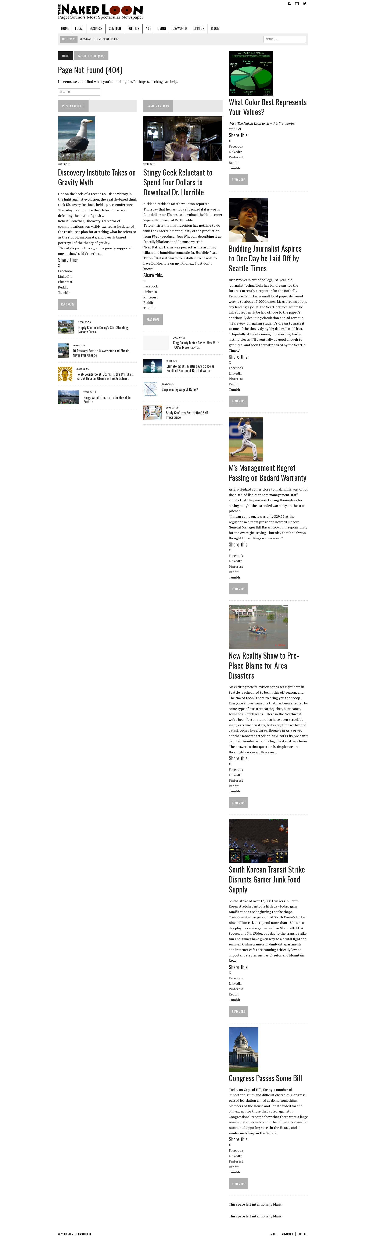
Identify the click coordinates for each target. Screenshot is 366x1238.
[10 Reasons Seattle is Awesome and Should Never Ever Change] (63, 355)
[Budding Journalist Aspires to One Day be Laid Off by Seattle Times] (248, 239)
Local (79, 28)
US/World (179, 28)
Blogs (215, 28)
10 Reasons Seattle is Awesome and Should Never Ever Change (101, 353)
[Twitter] (304, 3)
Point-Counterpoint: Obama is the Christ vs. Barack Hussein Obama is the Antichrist (104, 376)
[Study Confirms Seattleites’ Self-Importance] (152, 416)
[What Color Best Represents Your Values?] (251, 93)
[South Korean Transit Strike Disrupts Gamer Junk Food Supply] (258, 860)
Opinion (198, 28)
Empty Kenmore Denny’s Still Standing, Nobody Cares (103, 330)
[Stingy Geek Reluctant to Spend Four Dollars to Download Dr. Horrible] (182, 158)
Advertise (287, 1234)
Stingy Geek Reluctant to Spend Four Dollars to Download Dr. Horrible (177, 182)
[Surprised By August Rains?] (150, 393)
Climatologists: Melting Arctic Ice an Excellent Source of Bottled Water (190, 368)
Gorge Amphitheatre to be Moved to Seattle (106, 399)
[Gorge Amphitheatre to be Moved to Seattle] (68, 401)
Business (96, 28)
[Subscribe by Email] (297, 3)
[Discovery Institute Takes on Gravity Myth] (76, 158)
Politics (133, 28)
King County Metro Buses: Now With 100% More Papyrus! (196, 345)
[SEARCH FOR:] (284, 38)
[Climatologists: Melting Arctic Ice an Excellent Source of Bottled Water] (152, 370)
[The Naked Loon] (183, 12)
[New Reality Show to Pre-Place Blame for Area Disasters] (258, 646)
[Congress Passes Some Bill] (243, 1069)
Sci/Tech (115, 28)
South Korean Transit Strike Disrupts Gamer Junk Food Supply (267, 879)
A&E (148, 28)
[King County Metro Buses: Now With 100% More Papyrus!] (156, 346)
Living (161, 28)
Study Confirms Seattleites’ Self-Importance (187, 415)
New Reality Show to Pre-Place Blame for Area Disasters (264, 665)
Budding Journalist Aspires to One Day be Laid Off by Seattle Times (265, 258)
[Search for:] (79, 91)
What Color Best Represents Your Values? (268, 106)
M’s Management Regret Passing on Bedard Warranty (267, 472)
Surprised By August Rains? (180, 389)
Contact (303, 1234)
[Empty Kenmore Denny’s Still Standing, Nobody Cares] (66, 331)
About (274, 1234)
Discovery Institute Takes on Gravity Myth (97, 177)
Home (65, 28)
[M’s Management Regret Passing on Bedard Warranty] (246, 458)
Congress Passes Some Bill (265, 1077)
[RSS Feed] (289, 3)
